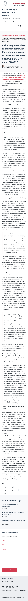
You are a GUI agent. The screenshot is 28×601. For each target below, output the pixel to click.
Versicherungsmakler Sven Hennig (9, 13)
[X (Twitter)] (7, 587)
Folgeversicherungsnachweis (10, 490)
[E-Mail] (17, 587)
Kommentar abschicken (9, 570)
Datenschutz (15, 590)
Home (3, 590)
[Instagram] (10, 587)
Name (4, 540)
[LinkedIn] (13, 587)
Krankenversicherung (8, 67)
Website (4, 549)
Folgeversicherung (8, 487)
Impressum (23, 590)
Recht (21, 67)
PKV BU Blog (16, 35)
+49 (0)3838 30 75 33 (8, 581)
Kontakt (8, 590)
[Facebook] (3, 587)
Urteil (4, 493)
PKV (21, 490)
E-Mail (4, 545)
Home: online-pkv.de (7, 35)
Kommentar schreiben (8, 555)
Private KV (13, 36)
